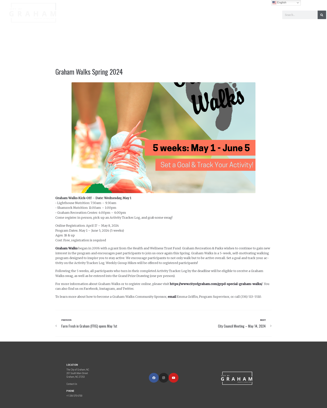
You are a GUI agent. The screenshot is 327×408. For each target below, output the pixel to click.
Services (117, 19)
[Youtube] (173, 378)
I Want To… (197, 19)
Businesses (168, 19)
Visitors (141, 19)
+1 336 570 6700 (74, 395)
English (281, 2)
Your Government (85, 19)
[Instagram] (164, 378)
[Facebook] (154, 378)
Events (222, 19)
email (172, 297)
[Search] (322, 15)
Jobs (238, 19)
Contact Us (71, 384)
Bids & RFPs (259, 19)
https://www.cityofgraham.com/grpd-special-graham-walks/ (216, 284)
